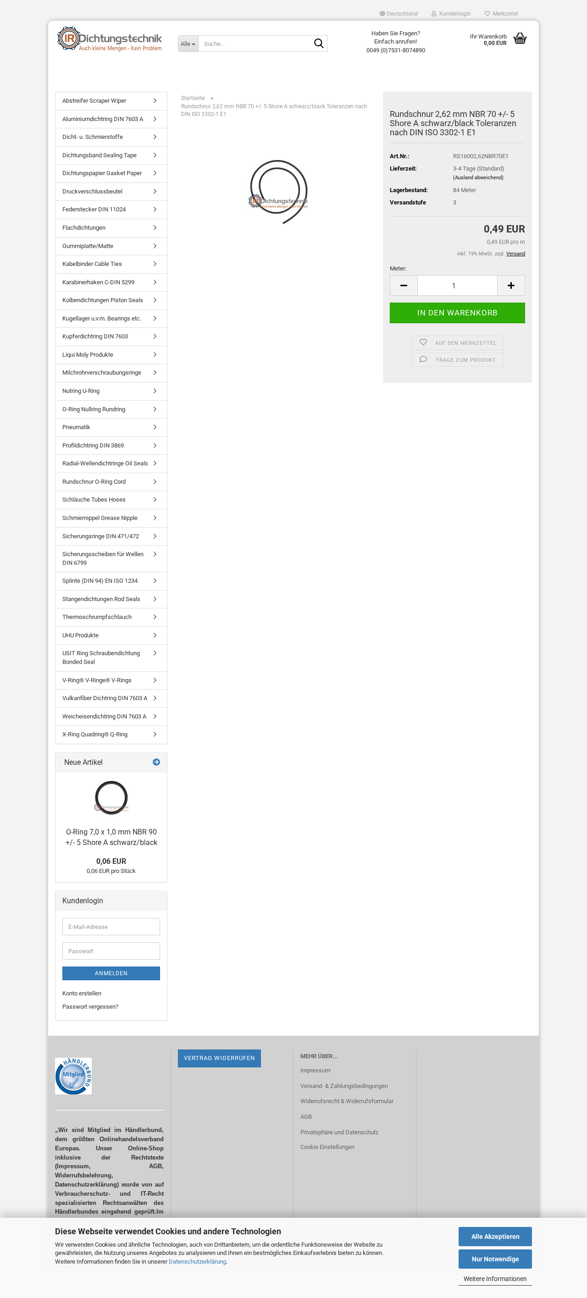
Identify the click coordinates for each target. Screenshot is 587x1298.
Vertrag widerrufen (219, 1058)
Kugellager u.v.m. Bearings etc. (101, 318)
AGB (306, 1116)
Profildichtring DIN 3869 (93, 445)
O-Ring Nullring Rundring (93, 409)
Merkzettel (504, 14)
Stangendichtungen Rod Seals (101, 599)
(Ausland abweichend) (478, 178)
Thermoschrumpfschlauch (97, 616)
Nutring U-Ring (81, 390)
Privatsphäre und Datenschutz (339, 1132)
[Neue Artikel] (156, 762)
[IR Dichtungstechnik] (109, 39)
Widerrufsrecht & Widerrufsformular (346, 1101)
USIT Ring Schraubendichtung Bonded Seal (101, 657)
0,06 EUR (111, 861)
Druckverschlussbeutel (92, 191)
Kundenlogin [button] (454, 14)
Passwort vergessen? (90, 1006)
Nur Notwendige (495, 1259)
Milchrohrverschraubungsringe (101, 372)
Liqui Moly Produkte (87, 354)
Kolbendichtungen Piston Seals (102, 300)
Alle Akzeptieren (495, 1236)
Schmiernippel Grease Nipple (100, 517)
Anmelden (111, 973)
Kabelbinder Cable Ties (92, 263)
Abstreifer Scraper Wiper (94, 100)
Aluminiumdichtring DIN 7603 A (102, 119)
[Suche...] (318, 44)
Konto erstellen (81, 993)
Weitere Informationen (495, 1278)
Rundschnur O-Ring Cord (94, 481)
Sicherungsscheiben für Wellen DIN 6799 (103, 558)
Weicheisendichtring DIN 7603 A (104, 716)
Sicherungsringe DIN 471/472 (100, 536)
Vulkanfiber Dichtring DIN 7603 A (104, 698)
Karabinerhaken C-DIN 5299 (98, 282)
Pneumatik (76, 427)
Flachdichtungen (83, 227)
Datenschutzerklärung (197, 1261)
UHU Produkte (80, 635)
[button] (399, 14)
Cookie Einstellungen (327, 1146)
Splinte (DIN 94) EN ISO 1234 (100, 580)
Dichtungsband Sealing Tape (99, 155)
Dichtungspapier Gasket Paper (102, 173)
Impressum (315, 1070)
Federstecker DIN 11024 (94, 209)
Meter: (398, 268)
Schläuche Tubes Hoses (94, 499)
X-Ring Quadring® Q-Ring (94, 734)
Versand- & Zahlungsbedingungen (344, 1086)
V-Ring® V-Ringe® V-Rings (97, 680)
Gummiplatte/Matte (87, 246)
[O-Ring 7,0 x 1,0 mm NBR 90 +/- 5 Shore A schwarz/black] (111, 797)
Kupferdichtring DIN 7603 (95, 336)
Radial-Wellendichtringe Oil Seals (105, 463)
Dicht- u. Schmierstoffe (92, 136)
